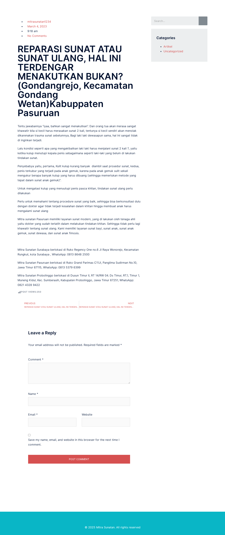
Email (33, 414)
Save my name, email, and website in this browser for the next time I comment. (73, 442)
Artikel (167, 46)
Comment (35, 359)
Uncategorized (173, 51)
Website (87, 414)
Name (33, 394)
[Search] (203, 20)
